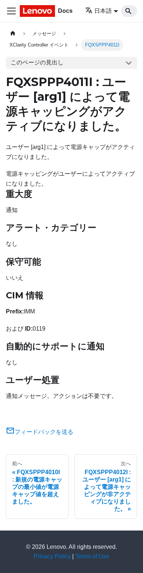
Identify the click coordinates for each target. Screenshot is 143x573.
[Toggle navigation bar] (11, 10)
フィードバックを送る (44, 432)
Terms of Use (92, 556)
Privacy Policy (52, 556)
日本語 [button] (103, 11)
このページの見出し (37, 62)
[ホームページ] (13, 33)
